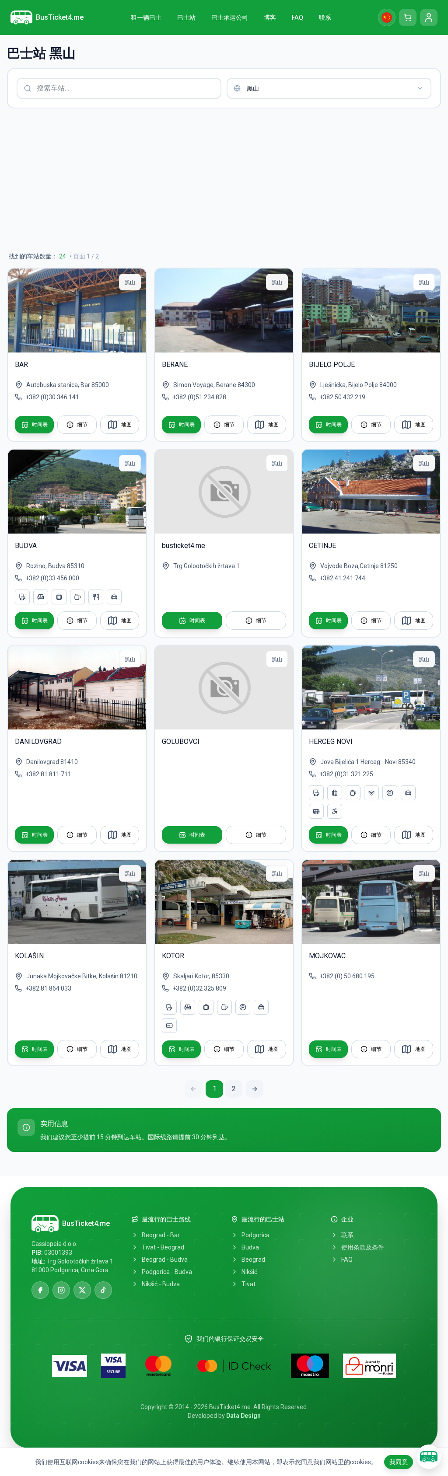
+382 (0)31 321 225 (346, 774)
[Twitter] (82, 1290)
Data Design (243, 1415)
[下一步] (254, 1089)
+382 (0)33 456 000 (52, 578)
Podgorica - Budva (167, 1271)
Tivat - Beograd (163, 1247)
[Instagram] (61, 1290)
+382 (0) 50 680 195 (346, 976)
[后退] (193, 1089)
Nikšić (249, 1271)
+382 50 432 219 (342, 397)
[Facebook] (40, 1290)
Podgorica (256, 1235)
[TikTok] (103, 1290)
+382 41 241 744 (342, 578)
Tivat (249, 1284)
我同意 (398, 1462)
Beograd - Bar (161, 1235)
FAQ (347, 1259)
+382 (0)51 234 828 (199, 397)
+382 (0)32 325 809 (199, 988)
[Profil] (429, 17)
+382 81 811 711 (48, 774)
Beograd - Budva (165, 1259)
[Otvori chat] (428, 1457)
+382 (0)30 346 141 (52, 397)
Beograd (253, 1259)
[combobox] (329, 88)
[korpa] (407, 17)
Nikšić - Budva (161, 1284)
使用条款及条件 (362, 1247)
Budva (250, 1247)
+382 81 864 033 (48, 988)
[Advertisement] (224, 180)
